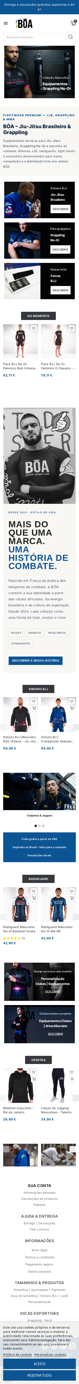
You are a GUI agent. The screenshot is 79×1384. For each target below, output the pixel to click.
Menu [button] (5, 23)
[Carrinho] (73, 23)
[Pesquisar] (71, 37)
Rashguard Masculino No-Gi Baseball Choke (19, 929)
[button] (12, 72)
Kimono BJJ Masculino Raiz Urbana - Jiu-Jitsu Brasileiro (20, 739)
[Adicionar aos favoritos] (34, 328)
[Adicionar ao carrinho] (34, 708)
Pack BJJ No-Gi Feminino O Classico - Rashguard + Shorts (57, 366)
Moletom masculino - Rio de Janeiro (18, 1110)
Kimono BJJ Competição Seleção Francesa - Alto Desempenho (56, 739)
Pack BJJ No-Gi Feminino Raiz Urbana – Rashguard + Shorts (20, 366)
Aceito (40, 1364)
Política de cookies (17, 1354)
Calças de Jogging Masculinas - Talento (56, 1110)
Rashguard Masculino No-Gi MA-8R (57, 929)
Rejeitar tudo (39, 1375)
